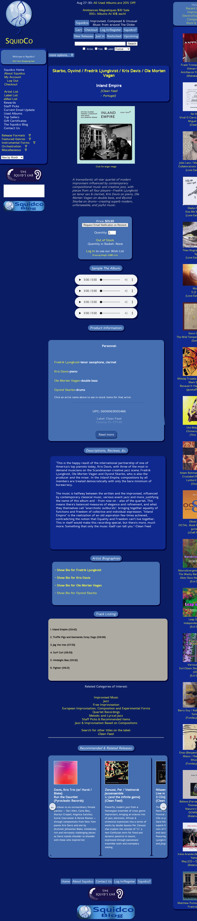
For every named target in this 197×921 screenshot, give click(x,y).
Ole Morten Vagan (67, 380)
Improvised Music (106, 697)
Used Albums (13, 113)
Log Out (12, 81)
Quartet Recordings (106, 712)
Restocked (114, 36)
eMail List (10, 99)
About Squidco (14, 73)
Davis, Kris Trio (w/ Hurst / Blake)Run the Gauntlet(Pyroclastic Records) (73, 795)
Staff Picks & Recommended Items (106, 719)
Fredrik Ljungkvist (66, 362)
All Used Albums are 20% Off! (114, 3)
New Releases (83, 36)
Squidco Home (14, 70)
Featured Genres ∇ (16, 139)
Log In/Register (110, 30)
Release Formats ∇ (16, 135)
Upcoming (131, 36)
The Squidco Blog (16, 124)
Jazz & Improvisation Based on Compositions (106, 723)
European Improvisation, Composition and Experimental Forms (106, 708)
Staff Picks (11, 106)
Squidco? (130, 30)
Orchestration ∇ (14, 146)
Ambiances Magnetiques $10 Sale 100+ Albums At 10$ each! (106, 12)
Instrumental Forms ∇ (18, 142)
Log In (90, 251)
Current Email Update (19, 110)
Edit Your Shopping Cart (24, 61)
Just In (100, 36)
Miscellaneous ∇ (14, 150)
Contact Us (11, 128)
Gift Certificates (15, 121)
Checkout (10, 84)
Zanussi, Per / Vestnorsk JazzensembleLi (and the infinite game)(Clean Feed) (122, 795)
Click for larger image (106, 166)
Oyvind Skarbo (64, 390)
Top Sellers (11, 117)
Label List (11, 95)
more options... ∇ (61, 55)
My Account (12, 77)
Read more (106, 434)
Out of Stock (105, 240)
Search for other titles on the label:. (106, 732)
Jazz (106, 701)
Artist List (11, 91)
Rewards (10, 102)
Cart (78, 30)
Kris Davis (61, 371)
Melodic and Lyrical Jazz (106, 715)
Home (66, 881)
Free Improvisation (106, 704)
